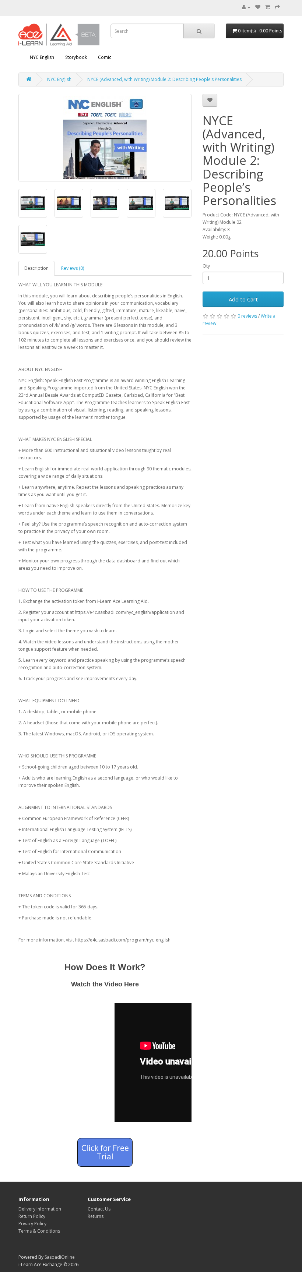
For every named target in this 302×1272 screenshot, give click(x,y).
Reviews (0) (72, 268)
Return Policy (31, 1216)
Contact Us (99, 1209)
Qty (206, 266)
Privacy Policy (32, 1223)
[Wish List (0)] (257, 7)
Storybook (76, 57)
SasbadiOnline (60, 1257)
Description (36, 268)
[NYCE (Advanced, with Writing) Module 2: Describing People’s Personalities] (105, 137)
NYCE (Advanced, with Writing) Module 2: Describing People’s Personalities (164, 79)
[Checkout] (277, 7)
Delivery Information (39, 1209)
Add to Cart (243, 299)
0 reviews (247, 316)
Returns (95, 1216)
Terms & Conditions (39, 1231)
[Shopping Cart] (267, 7)
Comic (104, 57)
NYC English (42, 57)
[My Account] (246, 7)
